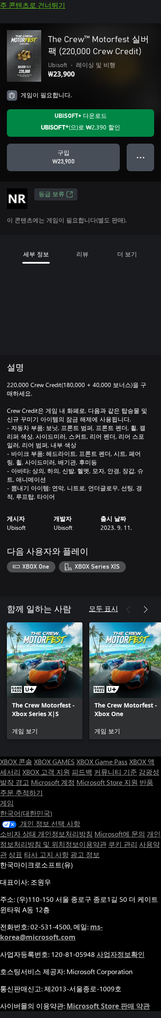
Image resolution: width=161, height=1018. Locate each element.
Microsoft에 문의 (119, 833)
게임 (7, 802)
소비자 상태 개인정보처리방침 (46, 833)
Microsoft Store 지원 (107, 782)
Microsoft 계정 (53, 782)
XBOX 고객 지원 (46, 771)
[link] (44, 680)
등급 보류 (51, 194)
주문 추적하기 (21, 792)
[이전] (128, 609)
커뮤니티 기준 (115, 771)
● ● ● (141, 157)
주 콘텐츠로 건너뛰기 (32, 4)
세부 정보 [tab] (36, 254)
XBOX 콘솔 (16, 761)
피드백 (82, 771)
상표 (15, 854)
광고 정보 (85, 854)
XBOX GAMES (54, 761)
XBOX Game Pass (102, 761)
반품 (146, 782)
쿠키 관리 (122, 844)
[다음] (145, 609)
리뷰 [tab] (82, 254)
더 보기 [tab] (127, 254)
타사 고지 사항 (46, 854)
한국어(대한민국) (26, 813)
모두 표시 (103, 608)
